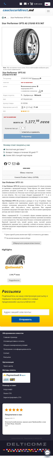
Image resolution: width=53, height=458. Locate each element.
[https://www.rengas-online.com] (40, 449)
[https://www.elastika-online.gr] (19, 451)
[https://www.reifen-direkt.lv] (33, 451)
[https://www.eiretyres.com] (8, 451)
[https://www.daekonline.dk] (21, 449)
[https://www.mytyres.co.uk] (26, 449)
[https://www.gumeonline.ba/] (44, 451)
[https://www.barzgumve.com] (22, 451)
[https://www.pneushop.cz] (43, 449)
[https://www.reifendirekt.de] (4, 449)
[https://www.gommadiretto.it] (15, 449)
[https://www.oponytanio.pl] (14, 451)
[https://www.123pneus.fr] (7, 449)
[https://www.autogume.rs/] (36, 451)
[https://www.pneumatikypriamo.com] (46, 449)
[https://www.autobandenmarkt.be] (37, 449)
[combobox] (47, 4)
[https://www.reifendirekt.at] (32, 449)
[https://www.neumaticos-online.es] (29, 449)
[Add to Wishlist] (9, 163)
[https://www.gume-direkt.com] (35, 449)
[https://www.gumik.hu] (11, 451)
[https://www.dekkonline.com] (18, 449)
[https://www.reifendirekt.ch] (10, 449)
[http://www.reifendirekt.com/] (39, 451)
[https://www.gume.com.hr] (25, 451)
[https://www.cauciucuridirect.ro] (17, 451)
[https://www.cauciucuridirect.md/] (42, 451)
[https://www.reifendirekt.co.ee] (28, 451)
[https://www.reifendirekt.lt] (30, 451)
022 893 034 (6, 3)
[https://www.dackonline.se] (12, 449)
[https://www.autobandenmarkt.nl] (24, 449)
